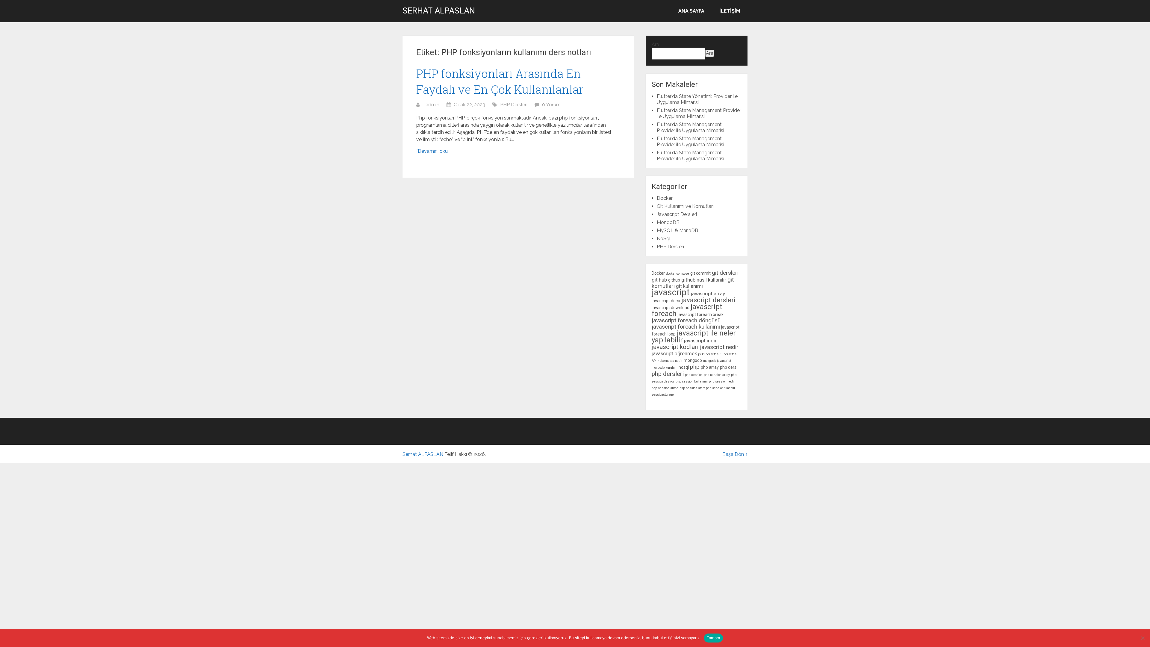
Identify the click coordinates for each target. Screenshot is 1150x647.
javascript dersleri (708, 300)
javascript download (670, 307)
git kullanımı (689, 286)
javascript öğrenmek (674, 353)
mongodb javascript (717, 361)
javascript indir (700, 341)
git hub (659, 280)
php (695, 366)
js (699, 354)
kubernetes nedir (670, 361)
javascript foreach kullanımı (686, 326)
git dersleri (725, 272)
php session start (692, 388)
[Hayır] (1143, 638)
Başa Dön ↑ (735, 454)
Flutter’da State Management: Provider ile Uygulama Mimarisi (690, 127)
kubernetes (710, 354)
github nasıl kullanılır (703, 280)
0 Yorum (551, 105)
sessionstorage (663, 395)
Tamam (713, 637)
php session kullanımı (692, 381)
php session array (717, 375)
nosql (684, 367)
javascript (671, 292)
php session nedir (722, 381)
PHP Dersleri (513, 105)
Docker (665, 198)
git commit (700, 273)
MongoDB (668, 222)
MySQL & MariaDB (677, 230)
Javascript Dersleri (677, 214)
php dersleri (668, 373)
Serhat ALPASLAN (438, 11)
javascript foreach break (701, 314)
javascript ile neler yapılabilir (694, 336)
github (674, 280)
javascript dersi (666, 300)
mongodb (693, 360)
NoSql (664, 238)
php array (710, 367)
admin (432, 105)
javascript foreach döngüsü (686, 320)
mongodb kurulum (664, 368)
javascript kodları (675, 346)
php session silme (665, 388)
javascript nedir (719, 347)
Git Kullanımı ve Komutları (685, 206)
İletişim (729, 11)
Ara (655, 44)
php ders (728, 367)
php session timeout (720, 388)
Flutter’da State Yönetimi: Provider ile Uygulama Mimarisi (697, 99)
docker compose (677, 274)
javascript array (708, 294)
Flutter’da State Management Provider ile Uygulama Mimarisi (699, 113)
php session (694, 375)
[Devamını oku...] (434, 151)
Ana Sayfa (691, 11)
